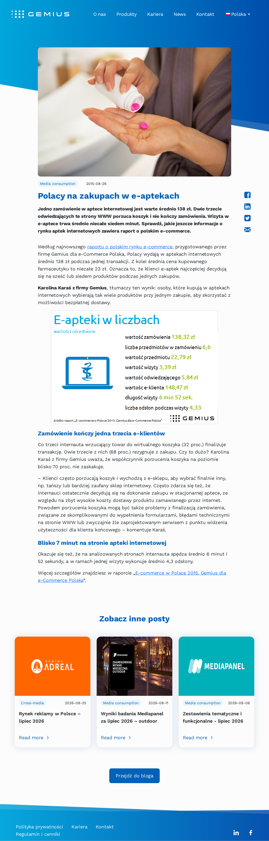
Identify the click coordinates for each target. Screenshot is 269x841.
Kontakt (205, 14)
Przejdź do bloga (134, 775)
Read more (31, 737)
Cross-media (32, 703)
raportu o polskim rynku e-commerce (129, 246)
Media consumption (58, 184)
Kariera (155, 14)
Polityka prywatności (39, 826)
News (180, 14)
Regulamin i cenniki (38, 834)
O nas (99, 14)
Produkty (126, 14)
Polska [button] (238, 14)
